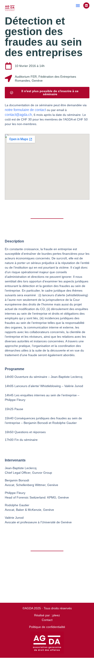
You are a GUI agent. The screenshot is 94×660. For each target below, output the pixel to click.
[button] (78, 5)
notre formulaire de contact (25, 110)
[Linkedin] (86, 5)
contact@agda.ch (18, 115)
